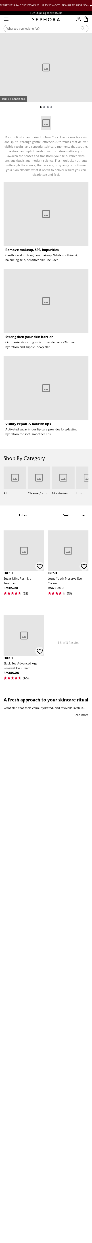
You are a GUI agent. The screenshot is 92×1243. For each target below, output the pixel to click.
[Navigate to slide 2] (44, 107)
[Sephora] (46, 19)
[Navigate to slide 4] (51, 107)
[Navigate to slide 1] (40, 107)
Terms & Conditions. (13, 98)
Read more (81, 715)
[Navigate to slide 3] (48, 107)
